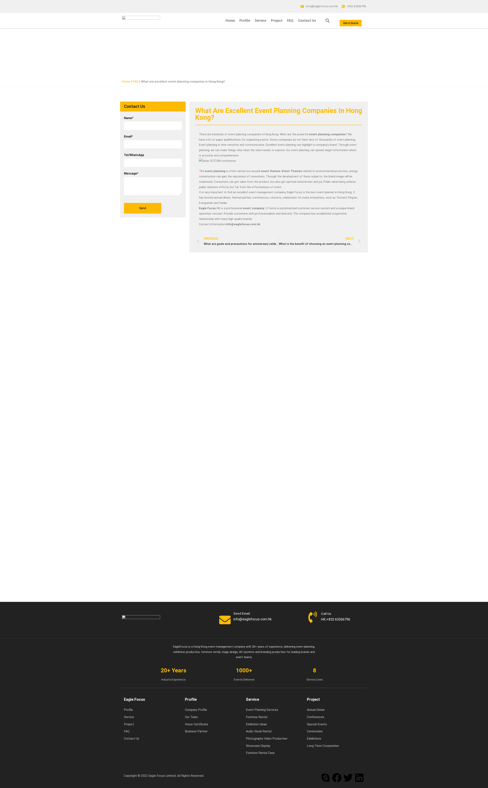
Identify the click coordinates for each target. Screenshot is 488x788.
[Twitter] (348, 777)
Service (260, 20)
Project (277, 20)
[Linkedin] (359, 777)
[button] (327, 20)
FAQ (290, 20)
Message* (131, 173)
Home (230, 20)
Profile (244, 20)
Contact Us (307, 20)
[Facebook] (337, 777)
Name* (128, 118)
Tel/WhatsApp (134, 155)
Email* (128, 136)
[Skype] (325, 777)
